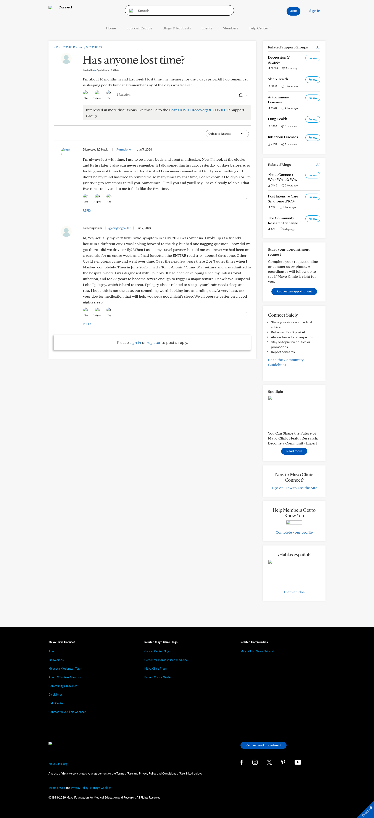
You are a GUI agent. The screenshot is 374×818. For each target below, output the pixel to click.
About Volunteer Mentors (64, 677)
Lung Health (277, 118)
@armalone (123, 149)
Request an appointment (294, 291)
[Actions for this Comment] (247, 199)
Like (86, 97)
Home (111, 28)
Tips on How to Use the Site (294, 487)
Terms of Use (56, 787)
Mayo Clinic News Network (257, 651)
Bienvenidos (294, 592)
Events (207, 28)
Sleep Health (278, 79)
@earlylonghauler (119, 228)
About (52, 651)
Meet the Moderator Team (65, 668)
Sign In (314, 10)
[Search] (130, 10)
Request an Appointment (263, 745)
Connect (65, 7)
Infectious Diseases (283, 137)
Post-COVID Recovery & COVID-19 (78, 47)
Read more (294, 451)
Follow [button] (313, 58)
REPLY (87, 210)
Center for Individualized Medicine (166, 660)
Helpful (97, 97)
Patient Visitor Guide (157, 677)
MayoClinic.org (58, 763)
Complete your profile (294, 532)
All (318, 47)
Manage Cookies (100, 787)
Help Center (258, 28)
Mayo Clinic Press (155, 668)
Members (230, 28)
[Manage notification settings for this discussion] (240, 95)
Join (293, 10)
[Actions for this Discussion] (247, 95)
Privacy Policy (79, 787)
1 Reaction (124, 94)
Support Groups (139, 28)
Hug (109, 97)
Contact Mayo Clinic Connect (67, 712)
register (154, 342)
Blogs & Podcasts (177, 28)
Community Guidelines (62, 686)
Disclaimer (55, 694)
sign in (135, 342)
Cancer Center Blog (156, 651)
